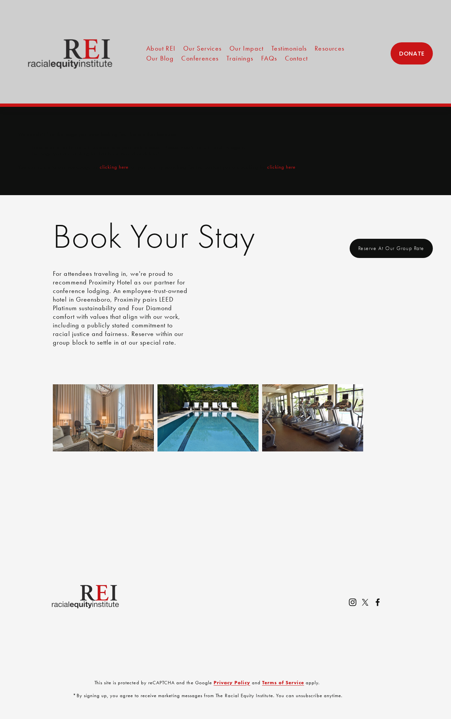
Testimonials (289, 48)
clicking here (114, 167)
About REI (161, 48)
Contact (296, 58)
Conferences (200, 58)
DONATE (411, 53)
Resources (330, 48)
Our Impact (246, 48)
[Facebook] (378, 602)
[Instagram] (353, 602)
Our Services (202, 48)
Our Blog (160, 58)
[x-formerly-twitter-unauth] (365, 602)
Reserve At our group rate (391, 248)
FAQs (269, 58)
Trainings (240, 58)
